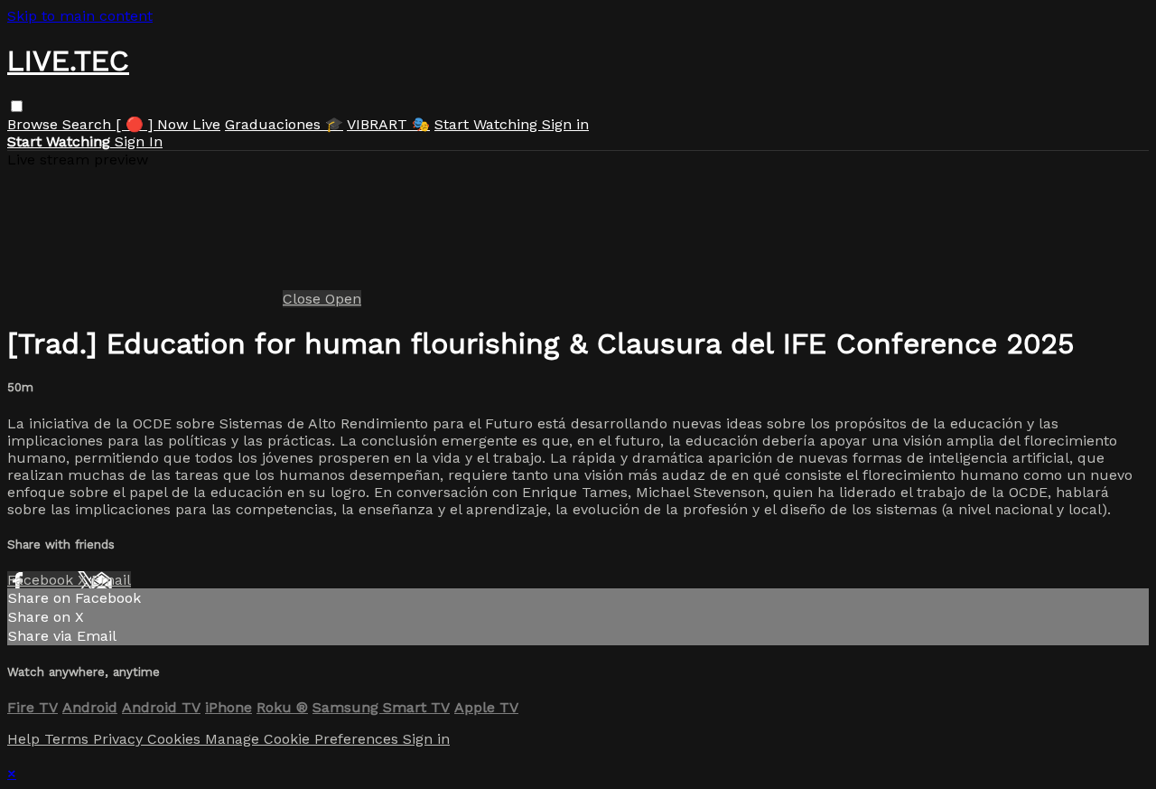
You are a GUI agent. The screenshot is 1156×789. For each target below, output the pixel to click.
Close (304, 298)
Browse (34, 124)
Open (343, 298)
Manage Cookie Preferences (304, 738)
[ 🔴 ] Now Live (168, 124)
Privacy (120, 738)
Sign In (139, 141)
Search (89, 124)
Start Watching (488, 124)
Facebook (42, 579)
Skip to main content (80, 15)
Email (111, 579)
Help (25, 738)
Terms (68, 738)
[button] (17, 106)
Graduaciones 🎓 (284, 124)
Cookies (176, 738)
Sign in (565, 124)
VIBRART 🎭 (388, 124)
